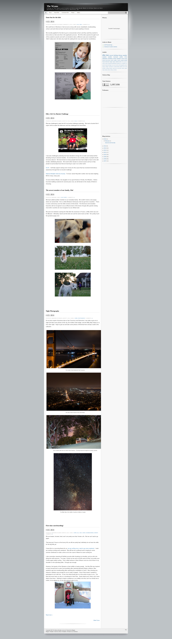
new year (114, 65)
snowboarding (90, 532)
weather (110, 57)
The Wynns (55, 630)
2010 (105, 154)
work (120, 61)
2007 (105, 161)
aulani (106, 63)
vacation (104, 57)
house (103, 61)
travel (114, 68)
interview (107, 61)
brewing (118, 63)
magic (111, 61)
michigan (110, 65)
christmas (110, 58)
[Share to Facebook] (52, 22)
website (117, 61)
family (122, 58)
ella (78, 24)
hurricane (115, 57)
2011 (105, 152)
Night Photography (52, 311)
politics (121, 57)
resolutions (111, 66)
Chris (76, 318)
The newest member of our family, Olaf (59, 190)
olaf (62, 197)
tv (117, 60)
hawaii (106, 65)
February (107, 141)
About (50, 12)
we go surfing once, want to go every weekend (81, 548)
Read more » (49, 615)
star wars (125, 66)
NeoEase (76, 631)
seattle (115, 60)
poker (126, 65)
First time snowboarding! (54, 525)
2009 (105, 156)
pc (118, 65)
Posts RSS (56, 12)
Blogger (73, 630)
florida (125, 58)
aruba (103, 63)
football (125, 60)
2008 (105, 158)
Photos (72, 12)
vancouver (119, 68)
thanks (110, 68)
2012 (105, 150)
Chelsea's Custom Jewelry (110, 46)
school (114, 58)
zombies (115, 69)
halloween (105, 58)
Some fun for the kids (53, 17)
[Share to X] (50, 22)
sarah (84, 532)
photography (81, 318)
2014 (105, 146)
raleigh (106, 66)
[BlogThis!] (48, 22)
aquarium (125, 61)
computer (124, 63)
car (120, 63)
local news (108, 60)
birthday (116, 55)
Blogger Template (49, 631)
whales (106, 69)
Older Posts (96, 620)
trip (116, 68)
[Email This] (47, 22)
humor (103, 60)
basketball (114, 63)
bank (119, 60)
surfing (107, 68)
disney (120, 55)
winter (96, 532)
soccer (111, 55)
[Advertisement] (73, 109)
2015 (105, 139)
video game (124, 68)
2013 (105, 148)
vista (103, 69)
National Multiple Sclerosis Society (55, 173)
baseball (110, 63)
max (81, 24)
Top (126, 629)
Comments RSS (65, 12)
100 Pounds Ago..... (109, 45)
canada (122, 60)
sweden (125, 55)
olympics (119, 58)
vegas (113, 61)
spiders (121, 66)
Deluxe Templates (62, 631)
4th (122, 61)
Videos (78, 12)
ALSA (47, 167)
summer (104, 68)
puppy (65, 197)
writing (111, 69)
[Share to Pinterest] (53, 22)
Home (46, 12)
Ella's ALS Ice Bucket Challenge (57, 114)
